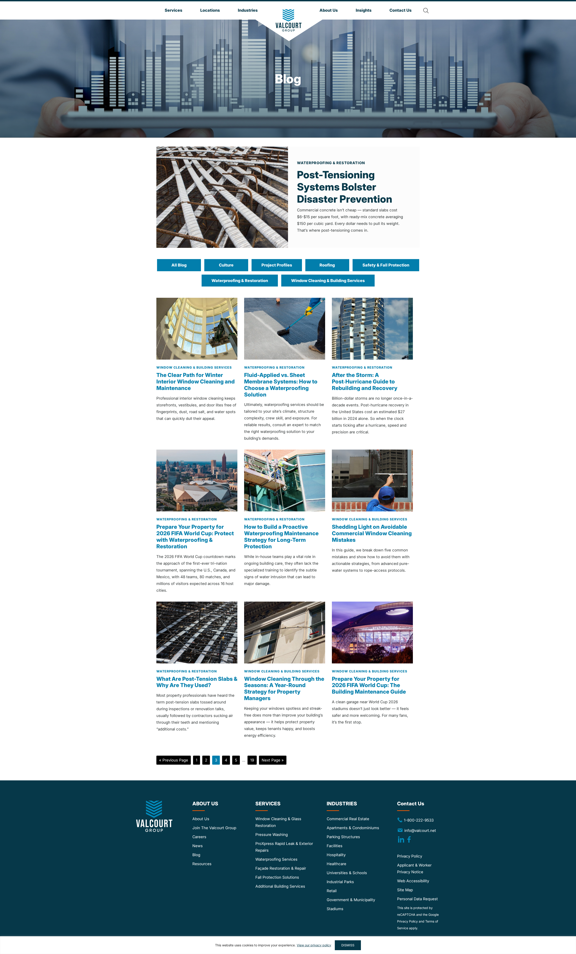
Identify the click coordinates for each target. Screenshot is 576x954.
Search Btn (426, 10)
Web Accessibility (413, 881)
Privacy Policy (409, 856)
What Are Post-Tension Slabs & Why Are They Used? (196, 682)
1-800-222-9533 (415, 820)
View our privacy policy (314, 945)
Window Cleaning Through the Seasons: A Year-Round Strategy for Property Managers (284, 688)
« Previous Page (173, 761)
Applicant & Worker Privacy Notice (414, 868)
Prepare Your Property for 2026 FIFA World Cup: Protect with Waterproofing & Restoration (195, 536)
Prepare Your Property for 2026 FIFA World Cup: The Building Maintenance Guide (369, 685)
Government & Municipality (351, 900)
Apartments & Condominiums (353, 828)
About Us (200, 819)
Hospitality (336, 855)
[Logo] (289, 20)
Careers (199, 837)
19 (253, 760)
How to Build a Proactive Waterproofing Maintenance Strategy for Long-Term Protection (281, 536)
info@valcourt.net (420, 830)
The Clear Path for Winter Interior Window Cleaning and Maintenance (195, 381)
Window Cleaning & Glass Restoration (278, 822)
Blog (196, 855)
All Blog (179, 265)
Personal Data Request (417, 899)
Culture (226, 265)
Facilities (334, 846)
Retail (332, 891)
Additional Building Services (280, 886)
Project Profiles (276, 265)
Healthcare (336, 864)
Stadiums (335, 909)
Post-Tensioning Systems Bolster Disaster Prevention (344, 186)
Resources (202, 864)
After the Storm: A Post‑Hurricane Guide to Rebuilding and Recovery (364, 381)
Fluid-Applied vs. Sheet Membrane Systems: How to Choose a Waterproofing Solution (280, 385)
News (197, 846)
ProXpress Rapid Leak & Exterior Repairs (284, 847)
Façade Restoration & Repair (280, 868)
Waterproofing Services (276, 859)
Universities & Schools (347, 873)
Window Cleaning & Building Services (328, 280)
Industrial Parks (340, 882)
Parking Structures (343, 837)
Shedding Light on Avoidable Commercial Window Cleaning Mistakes (372, 533)
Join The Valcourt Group (214, 828)
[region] (288, 945)
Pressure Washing (271, 834)
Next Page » (272, 761)
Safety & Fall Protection (385, 265)
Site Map (405, 890)
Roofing (327, 265)
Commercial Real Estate (348, 819)
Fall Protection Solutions (277, 877)
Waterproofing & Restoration (240, 280)
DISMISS (347, 945)
